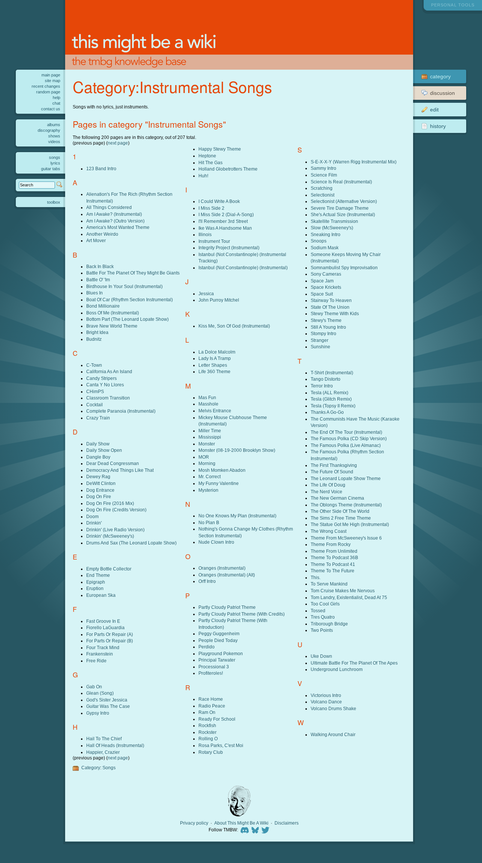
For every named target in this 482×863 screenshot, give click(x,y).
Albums (53, 124)
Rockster (207, 732)
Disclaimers (287, 823)
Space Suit (322, 293)
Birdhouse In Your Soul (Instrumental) (124, 286)
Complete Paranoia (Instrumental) (121, 411)
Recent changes (46, 86)
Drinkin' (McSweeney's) (110, 536)
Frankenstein (99, 653)
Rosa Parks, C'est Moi (220, 745)
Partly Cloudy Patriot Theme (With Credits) (241, 613)
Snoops (318, 240)
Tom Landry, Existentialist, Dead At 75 (349, 597)
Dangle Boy (98, 456)
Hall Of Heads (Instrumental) (115, 745)
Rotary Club (210, 752)
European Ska (101, 595)
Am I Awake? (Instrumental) (114, 214)
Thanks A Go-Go (327, 412)
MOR (203, 456)
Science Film (324, 174)
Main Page (50, 75)
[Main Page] (239, 35)
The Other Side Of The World (340, 511)
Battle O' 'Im (98, 279)
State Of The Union (330, 307)
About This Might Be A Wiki (241, 823)
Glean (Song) (100, 693)
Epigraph (95, 581)
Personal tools (452, 5)
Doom (92, 516)
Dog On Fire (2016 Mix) (110, 503)
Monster (206, 443)
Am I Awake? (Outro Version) (115, 220)
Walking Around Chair (333, 734)
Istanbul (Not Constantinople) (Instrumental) (243, 267)
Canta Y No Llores (105, 384)
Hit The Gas (210, 162)
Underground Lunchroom (337, 669)
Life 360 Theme (214, 371)
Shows (54, 136)
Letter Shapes (212, 365)
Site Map (52, 80)
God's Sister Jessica (106, 699)
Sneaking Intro (325, 234)
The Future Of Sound (332, 471)
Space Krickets (326, 287)
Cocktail (94, 404)
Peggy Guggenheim (218, 633)
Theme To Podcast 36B (334, 557)
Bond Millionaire (103, 305)
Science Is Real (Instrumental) (341, 181)
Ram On (206, 712)
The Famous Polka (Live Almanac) (346, 445)
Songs (109, 767)
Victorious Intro (326, 695)
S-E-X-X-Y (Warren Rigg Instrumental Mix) (354, 161)
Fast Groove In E (103, 621)
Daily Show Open (104, 450)
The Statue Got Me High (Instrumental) (350, 524)
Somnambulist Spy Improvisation (344, 267)
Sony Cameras (326, 273)
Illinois (205, 234)
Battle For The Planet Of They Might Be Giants (133, 272)
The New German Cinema (337, 498)
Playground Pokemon (220, 653)
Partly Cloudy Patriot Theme (227, 607)
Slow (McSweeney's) (332, 227)
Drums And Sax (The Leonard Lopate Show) (131, 542)
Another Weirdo (102, 234)
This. (315, 577)
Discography (49, 130)
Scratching (322, 188)
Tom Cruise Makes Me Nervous (343, 590)
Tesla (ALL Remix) (329, 392)
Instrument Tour (214, 241)
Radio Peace (211, 705)
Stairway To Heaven (331, 300)
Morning (206, 463)
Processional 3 (213, 666)
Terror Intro (322, 385)
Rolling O (208, 738)
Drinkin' (94, 522)
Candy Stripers (101, 378)
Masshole (208, 403)
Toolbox (53, 202)
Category (90, 767)
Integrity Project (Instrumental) (228, 247)
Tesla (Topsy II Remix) (333, 405)
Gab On (94, 686)
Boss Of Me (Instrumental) (112, 312)
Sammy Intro (323, 168)
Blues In (94, 292)
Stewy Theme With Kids (335, 313)
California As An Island (109, 371)
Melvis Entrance (214, 410)
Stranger (319, 340)
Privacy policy (194, 823)
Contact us (50, 109)
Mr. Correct (209, 476)
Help (56, 97)
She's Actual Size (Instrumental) (343, 214)
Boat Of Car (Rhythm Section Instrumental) (129, 299)
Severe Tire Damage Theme (340, 208)
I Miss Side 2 (211, 208)
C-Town (94, 365)
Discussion (442, 93)
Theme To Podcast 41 (333, 564)
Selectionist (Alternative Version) (344, 201)
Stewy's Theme (326, 320)
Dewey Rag (98, 476)
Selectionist (322, 194)
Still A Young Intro (328, 327)
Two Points (322, 630)
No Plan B (208, 522)
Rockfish (207, 725)
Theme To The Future (332, 570)
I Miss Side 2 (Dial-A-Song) (226, 214)
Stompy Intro (323, 333)
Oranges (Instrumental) (222, 568)
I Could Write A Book (219, 201)
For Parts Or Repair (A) (109, 634)
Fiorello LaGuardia (105, 627)
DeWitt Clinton (101, 483)
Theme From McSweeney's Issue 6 (346, 537)
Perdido (206, 646)
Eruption (95, 588)
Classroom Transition (108, 397)
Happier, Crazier (103, 752)
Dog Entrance (100, 490)
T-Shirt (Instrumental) (332, 372)
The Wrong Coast (328, 531)
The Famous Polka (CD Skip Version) (349, 438)
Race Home (210, 699)
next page (118, 142)
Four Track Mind (102, 647)
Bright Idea (97, 332)
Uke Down (321, 656)
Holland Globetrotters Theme (228, 168)
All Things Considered (109, 207)
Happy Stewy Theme (219, 148)
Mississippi (209, 437)
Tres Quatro (323, 616)
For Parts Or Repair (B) (109, 640)
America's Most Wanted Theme (117, 227)
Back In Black (100, 266)
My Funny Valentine (218, 483)
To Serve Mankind (329, 583)
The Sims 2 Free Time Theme (341, 517)
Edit (434, 110)
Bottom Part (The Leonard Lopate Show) (127, 319)
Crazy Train (98, 417)
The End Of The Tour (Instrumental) (346, 432)
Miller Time (209, 430)
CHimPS (95, 391)
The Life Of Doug (328, 484)
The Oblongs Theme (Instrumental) (346, 504)
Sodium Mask (325, 247)
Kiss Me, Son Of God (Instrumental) (234, 325)
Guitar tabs (50, 168)
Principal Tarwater (216, 659)
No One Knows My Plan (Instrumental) (237, 515)
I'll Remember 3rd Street (223, 221)
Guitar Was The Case (108, 706)
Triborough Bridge (329, 623)
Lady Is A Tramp (214, 358)
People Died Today (218, 640)
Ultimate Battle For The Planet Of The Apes (354, 662)
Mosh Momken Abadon (222, 470)
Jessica (206, 293)
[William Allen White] (239, 801)
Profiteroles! (210, 673)
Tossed (318, 610)
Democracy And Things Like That (120, 470)
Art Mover (96, 240)
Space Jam (322, 280)
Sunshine (320, 346)
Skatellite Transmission (334, 221)
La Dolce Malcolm (216, 351)
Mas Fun (207, 397)
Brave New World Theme (111, 325)
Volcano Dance (326, 701)
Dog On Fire (98, 496)
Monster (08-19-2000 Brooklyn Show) (236, 450)
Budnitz (94, 339)
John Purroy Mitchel (218, 299)
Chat (56, 103)
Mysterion (208, 490)
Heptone (207, 155)
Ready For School (216, 719)
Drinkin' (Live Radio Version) (115, 529)
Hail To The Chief (104, 738)
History (438, 126)
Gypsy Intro (97, 713)
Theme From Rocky (331, 544)
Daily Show (98, 443)
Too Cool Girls (325, 603)
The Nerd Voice (326, 491)
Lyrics (55, 163)
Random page (48, 92)
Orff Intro (207, 581)
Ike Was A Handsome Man (225, 228)
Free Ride (96, 660)
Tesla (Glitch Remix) (331, 398)
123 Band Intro (101, 168)
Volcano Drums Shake (333, 708)
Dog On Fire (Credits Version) (116, 509)
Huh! (203, 175)
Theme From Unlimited (334, 551)
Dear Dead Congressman (112, 463)
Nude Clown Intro (216, 542)
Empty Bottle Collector (108, 568)
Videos (54, 141)
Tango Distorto (325, 379)
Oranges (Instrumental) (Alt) (226, 574)
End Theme (98, 575)
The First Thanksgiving (334, 465)
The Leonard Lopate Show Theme (346, 478)
